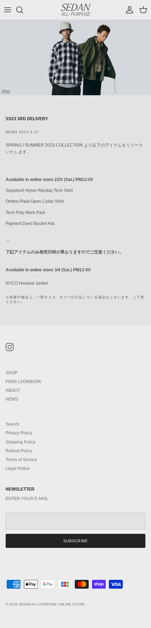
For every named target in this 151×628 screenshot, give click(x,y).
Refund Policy (19, 450)
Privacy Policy (19, 432)
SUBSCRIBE (75, 541)
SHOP (12, 372)
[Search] (23, 10)
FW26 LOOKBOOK (23, 381)
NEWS (12, 399)
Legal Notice (18, 468)
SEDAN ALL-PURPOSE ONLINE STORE (52, 604)
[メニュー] (7, 10)
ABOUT (13, 390)
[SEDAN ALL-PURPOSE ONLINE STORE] (76, 10)
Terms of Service (21, 459)
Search (12, 424)
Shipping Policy (20, 442)
